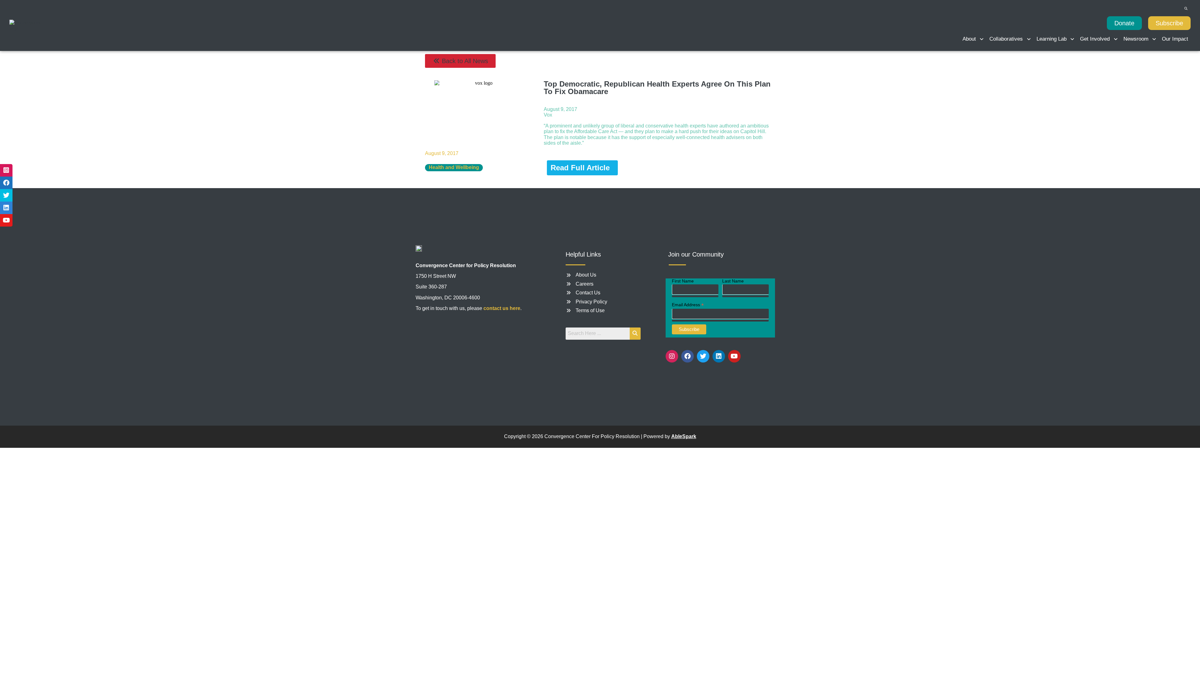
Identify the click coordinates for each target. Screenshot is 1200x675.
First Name (683, 280)
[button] (973, 39)
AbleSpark (683, 436)
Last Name (733, 280)
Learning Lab (1052, 39)
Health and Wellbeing (454, 167)
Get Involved (1095, 39)
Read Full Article (580, 167)
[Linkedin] (718, 356)
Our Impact (1175, 39)
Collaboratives (1006, 39)
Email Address (688, 305)
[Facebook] (687, 356)
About (969, 39)
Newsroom (1135, 39)
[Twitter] (703, 356)
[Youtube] (734, 356)
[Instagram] (672, 356)
